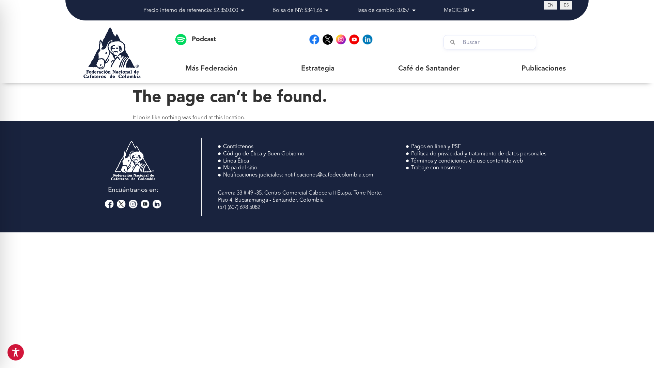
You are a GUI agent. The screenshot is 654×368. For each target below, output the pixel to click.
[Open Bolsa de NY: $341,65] (326, 10)
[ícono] (328, 39)
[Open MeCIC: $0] (473, 10)
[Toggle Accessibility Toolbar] (16, 352)
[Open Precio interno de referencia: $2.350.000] (242, 10)
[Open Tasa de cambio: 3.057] (414, 10)
